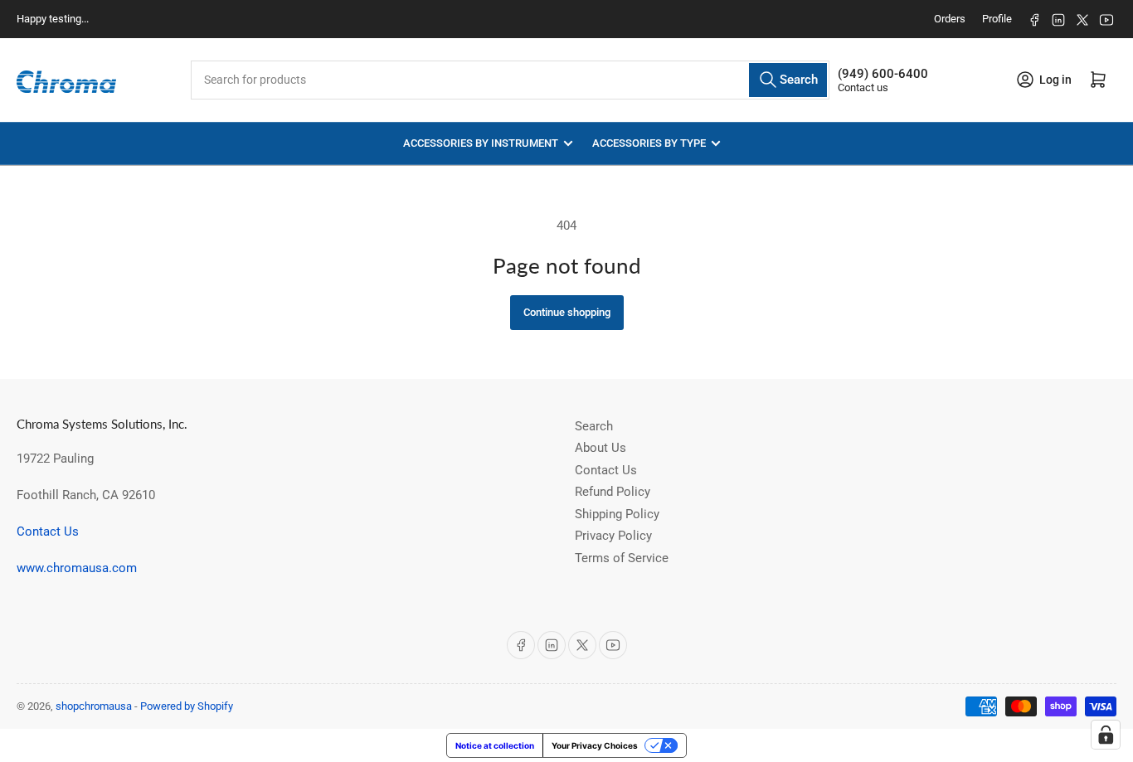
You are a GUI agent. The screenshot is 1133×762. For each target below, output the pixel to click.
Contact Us (48, 531)
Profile (997, 18)
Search (594, 426)
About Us (600, 447)
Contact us (863, 87)
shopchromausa (94, 706)
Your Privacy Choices (595, 745)
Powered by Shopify (186, 706)
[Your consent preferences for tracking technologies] (1106, 735)
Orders (949, 18)
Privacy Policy (613, 535)
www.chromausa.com (77, 568)
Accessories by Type (649, 143)
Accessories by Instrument (480, 143)
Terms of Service (622, 558)
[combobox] (510, 80)
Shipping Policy (617, 514)
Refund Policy (612, 491)
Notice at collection (494, 745)
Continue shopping (566, 312)
